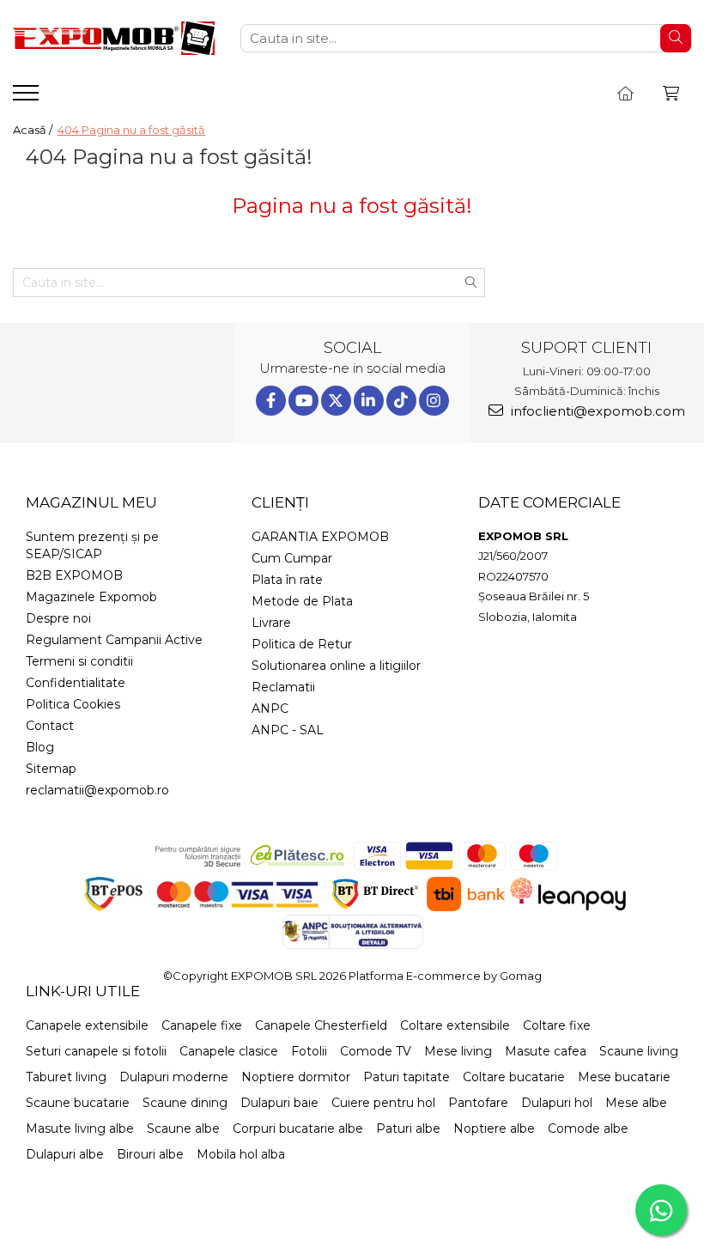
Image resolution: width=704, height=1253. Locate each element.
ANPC (270, 708)
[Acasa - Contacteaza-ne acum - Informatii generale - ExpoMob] (114, 38)
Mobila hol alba (241, 1154)
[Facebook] (271, 401)
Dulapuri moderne (173, 1077)
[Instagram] (434, 401)
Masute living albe (80, 1128)
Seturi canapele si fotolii (96, 1051)
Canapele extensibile (87, 1025)
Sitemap (51, 768)
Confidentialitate (75, 682)
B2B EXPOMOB (74, 575)
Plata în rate (287, 579)
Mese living (458, 1051)
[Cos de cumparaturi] (671, 93)
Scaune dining (185, 1102)
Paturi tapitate (406, 1077)
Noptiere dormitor (295, 1077)
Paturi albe (408, 1128)
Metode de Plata (302, 601)
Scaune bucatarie (78, 1102)
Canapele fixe (201, 1025)
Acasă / (34, 130)
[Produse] (28, 98)
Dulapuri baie (279, 1102)
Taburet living (66, 1077)
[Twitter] (336, 401)
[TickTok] (401, 401)
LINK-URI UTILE (83, 991)
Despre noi (58, 618)
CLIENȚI (280, 502)
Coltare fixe (557, 1025)
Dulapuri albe (65, 1154)
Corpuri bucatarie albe (298, 1128)
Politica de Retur (302, 644)
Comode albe (588, 1128)
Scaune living (638, 1051)
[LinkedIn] (369, 401)
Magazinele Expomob (91, 597)
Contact (50, 725)
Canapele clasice (228, 1051)
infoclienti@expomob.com (596, 411)
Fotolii (309, 1051)
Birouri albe (150, 1154)
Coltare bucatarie (514, 1077)
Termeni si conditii (79, 661)
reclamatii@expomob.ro (97, 790)
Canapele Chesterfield (321, 1025)
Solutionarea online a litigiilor (336, 665)
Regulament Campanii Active (114, 640)
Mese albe (636, 1102)
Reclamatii (283, 687)
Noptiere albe (494, 1128)
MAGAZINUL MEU (91, 502)
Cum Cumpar (292, 558)
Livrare (271, 622)
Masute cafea (545, 1051)
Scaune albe (183, 1128)
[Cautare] (675, 38)
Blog (40, 747)
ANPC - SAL (288, 730)
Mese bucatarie (624, 1077)
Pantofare (478, 1102)
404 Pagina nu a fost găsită (131, 130)
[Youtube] (303, 401)
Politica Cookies (73, 704)
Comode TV (375, 1051)
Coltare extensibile (455, 1025)
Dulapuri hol (556, 1102)
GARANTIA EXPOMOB (320, 536)
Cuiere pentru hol (383, 1102)
